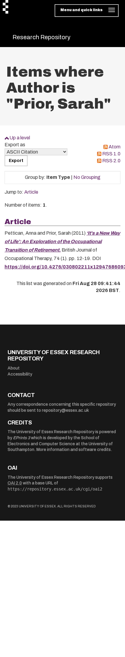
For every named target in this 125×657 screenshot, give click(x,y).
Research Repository (41, 37)
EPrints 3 (21, 438)
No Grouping (86, 177)
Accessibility (20, 374)
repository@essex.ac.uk (65, 410)
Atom (114, 146)
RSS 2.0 (111, 160)
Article (31, 192)
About (14, 368)
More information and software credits (73, 449)
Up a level (19, 137)
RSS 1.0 (111, 153)
